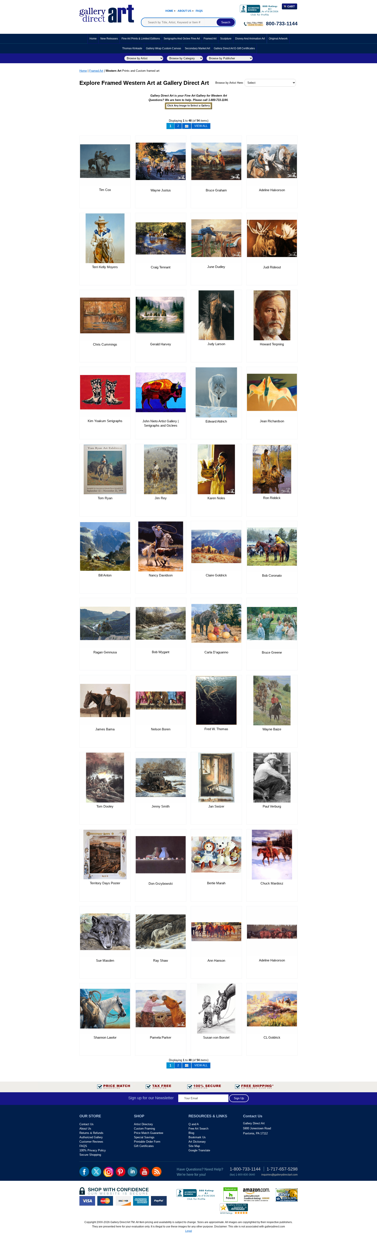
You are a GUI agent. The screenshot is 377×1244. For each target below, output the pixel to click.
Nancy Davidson (161, 575)
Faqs (199, 10)
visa (87, 1201)
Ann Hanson (216, 960)
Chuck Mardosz (271, 883)
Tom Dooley (104, 806)
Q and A (193, 1124)
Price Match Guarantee (148, 1133)
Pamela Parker (160, 1037)
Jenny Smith (161, 806)
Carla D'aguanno (216, 652)
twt (96, 1171)
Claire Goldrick (216, 575)
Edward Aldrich (216, 421)
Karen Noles (216, 498)
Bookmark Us (197, 1137)
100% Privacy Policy (92, 1150)
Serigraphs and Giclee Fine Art (182, 38)
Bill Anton (104, 575)
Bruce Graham (216, 190)
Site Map (194, 1146)
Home (169, 10)
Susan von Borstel (216, 1037)
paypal (159, 1201)
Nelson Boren (160, 729)
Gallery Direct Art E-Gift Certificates (234, 48)
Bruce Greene (272, 652)
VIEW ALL (200, 126)
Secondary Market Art (197, 48)
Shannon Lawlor (105, 1037)
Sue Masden (105, 960)
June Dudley (216, 267)
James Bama (105, 729)
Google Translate (199, 1150)
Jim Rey (161, 498)
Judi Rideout (272, 267)
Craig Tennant (160, 267)
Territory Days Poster (105, 883)
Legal (188, 1230)
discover (123, 1201)
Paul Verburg (272, 806)
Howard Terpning (272, 344)
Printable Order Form (147, 1141)
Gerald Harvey (160, 344)
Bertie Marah (216, 883)
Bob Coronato (272, 575)
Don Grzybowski (161, 883)
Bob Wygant (160, 652)
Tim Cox (105, 190)
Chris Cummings (105, 344)
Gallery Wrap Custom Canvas (163, 48)
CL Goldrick (272, 1037)
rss (156, 1171)
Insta (108, 1172)
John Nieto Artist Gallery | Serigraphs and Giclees (160, 423)
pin (120, 1171)
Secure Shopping (90, 1154)
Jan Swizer (216, 806)
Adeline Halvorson (272, 190)
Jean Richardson (272, 421)
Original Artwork (278, 38)
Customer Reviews (91, 1141)
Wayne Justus (161, 190)
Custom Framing (144, 1128)
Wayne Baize (271, 729)
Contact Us (86, 1124)
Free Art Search (198, 1128)
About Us (184, 10)
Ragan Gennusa (105, 652)
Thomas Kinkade (132, 48)
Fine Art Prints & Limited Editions (141, 38)
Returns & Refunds (91, 1133)
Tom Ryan (105, 498)
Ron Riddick (272, 498)
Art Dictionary (197, 1141)
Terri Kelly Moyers (105, 267)
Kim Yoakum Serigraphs (105, 421)
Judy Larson (216, 344)
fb (84, 1171)
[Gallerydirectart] (106, 12)
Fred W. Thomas (216, 729)
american (141, 1201)
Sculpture (225, 38)
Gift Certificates (144, 1146)
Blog (191, 1133)
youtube (144, 1171)
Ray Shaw (160, 960)
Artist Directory (143, 1124)
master (105, 1201)
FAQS (83, 1146)
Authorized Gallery (91, 1137)
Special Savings (144, 1137)
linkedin (132, 1171)
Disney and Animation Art (250, 38)
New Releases (109, 38)
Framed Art (210, 38)
